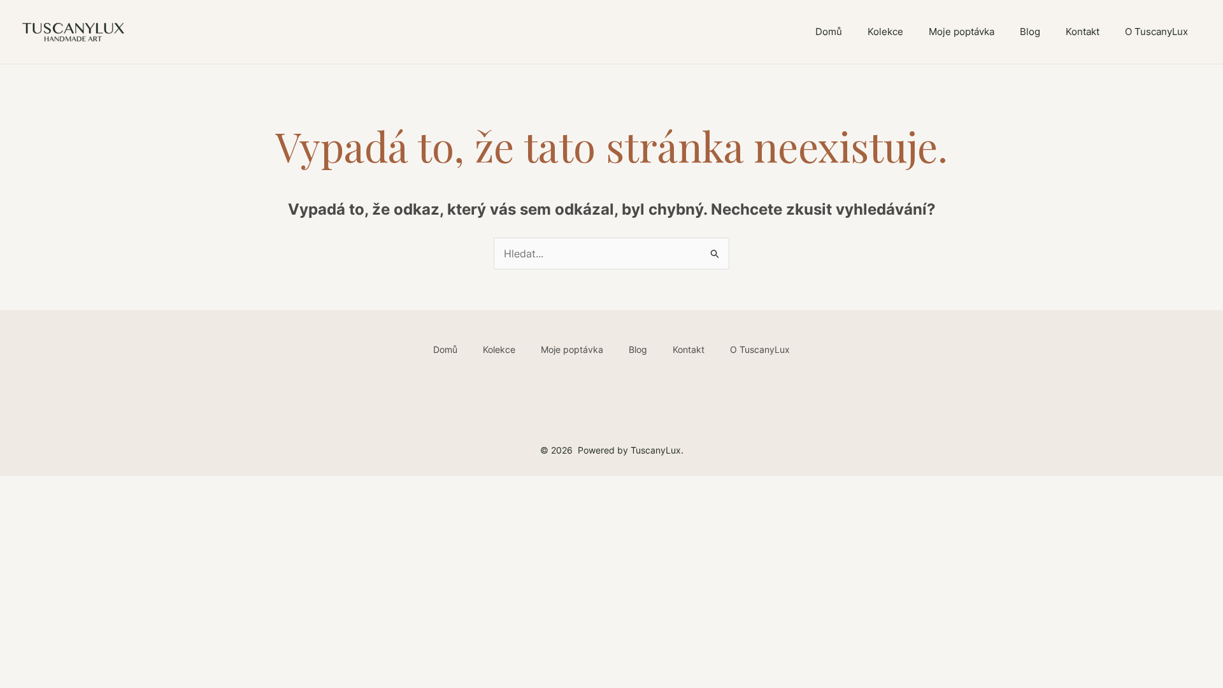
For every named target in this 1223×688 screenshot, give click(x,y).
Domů (828, 31)
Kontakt (1082, 31)
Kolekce (885, 31)
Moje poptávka (961, 31)
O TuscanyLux (1156, 31)
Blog (1030, 31)
